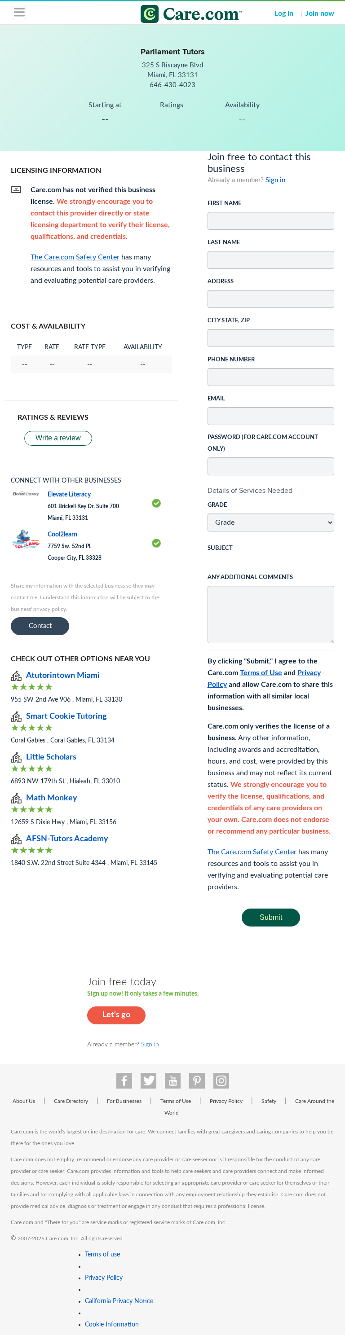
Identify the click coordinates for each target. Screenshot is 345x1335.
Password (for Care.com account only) (263, 443)
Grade (217, 505)
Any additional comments (250, 577)
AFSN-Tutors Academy (67, 839)
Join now (319, 13)
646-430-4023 (172, 85)
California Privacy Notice (119, 1301)
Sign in (275, 180)
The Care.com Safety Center (252, 852)
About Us (24, 1101)
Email (216, 399)
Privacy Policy (226, 1101)
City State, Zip (229, 321)
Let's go (116, 1015)
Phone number (231, 360)
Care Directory (71, 1101)
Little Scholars (51, 757)
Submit (271, 917)
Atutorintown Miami (63, 676)
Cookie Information (112, 1325)
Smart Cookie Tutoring (66, 716)
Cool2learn (62, 534)
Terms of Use (261, 672)
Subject (220, 548)
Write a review (58, 438)
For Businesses (124, 1101)
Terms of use (102, 1255)
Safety (268, 1101)
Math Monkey (51, 798)
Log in (283, 13)
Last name (224, 243)
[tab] (271, 490)
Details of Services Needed (250, 490)
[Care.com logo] (178, 15)
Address (221, 282)
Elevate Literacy (69, 495)
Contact (40, 626)
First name (224, 203)
